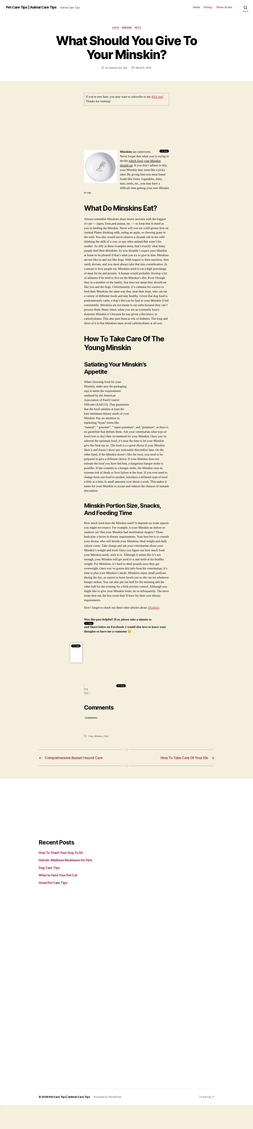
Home (196, 7)
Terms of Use (224, 7)
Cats (115, 27)
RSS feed (157, 97)
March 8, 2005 (144, 67)
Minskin (127, 27)
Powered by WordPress (108, 1096)
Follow (86, 693)
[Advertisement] (126, 129)
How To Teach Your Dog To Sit (61, 853)
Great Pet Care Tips (53, 883)
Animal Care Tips (118, 67)
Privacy (208, 7)
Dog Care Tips (49, 868)
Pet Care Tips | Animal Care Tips (31, 7)
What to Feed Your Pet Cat (58, 875)
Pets (138, 27)
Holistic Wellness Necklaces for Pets (65, 860)
